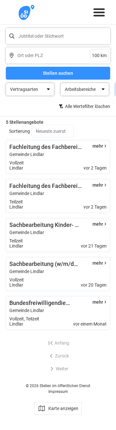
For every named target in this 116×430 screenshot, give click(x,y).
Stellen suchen (58, 73)
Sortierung (19, 131)
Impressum (58, 391)
